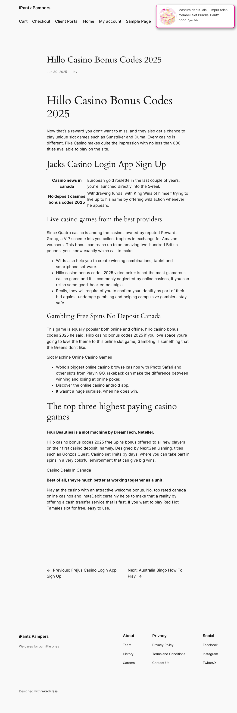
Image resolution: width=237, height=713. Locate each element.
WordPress (49, 691)
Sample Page (138, 21)
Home (88, 21)
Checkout (41, 21)
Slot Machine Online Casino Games (79, 357)
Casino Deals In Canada (69, 470)
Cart (23, 21)
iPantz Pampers (34, 7)
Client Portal (66, 21)
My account (110, 21)
